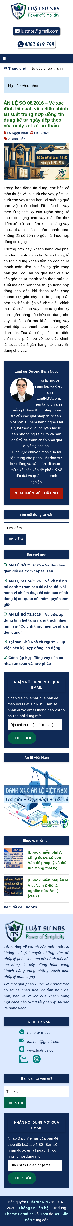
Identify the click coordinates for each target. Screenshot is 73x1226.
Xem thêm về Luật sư (36, 493)
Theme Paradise (19, 1214)
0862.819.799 (39, 1033)
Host (44, 1214)
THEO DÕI (22, 738)
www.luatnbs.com (42, 1050)
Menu (36, 58)
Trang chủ (17, 68)
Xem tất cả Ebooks (20, 907)
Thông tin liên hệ (33, 1208)
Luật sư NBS (38, 1202)
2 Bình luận (16, 138)
